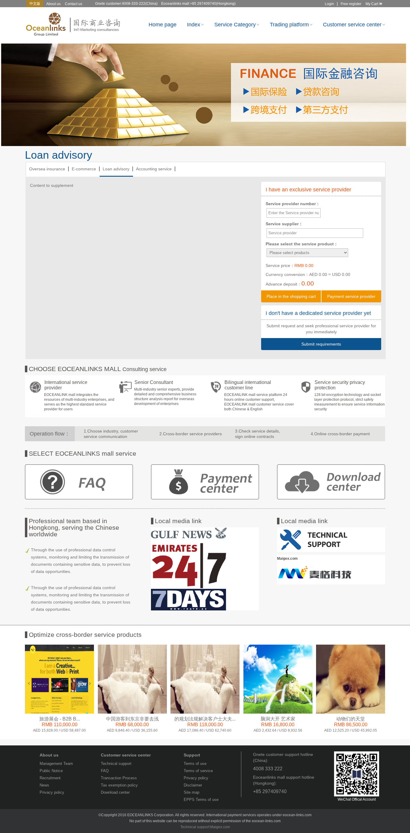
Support (192, 755)
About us (53, 4)
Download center (115, 792)
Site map (191, 792)
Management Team (56, 763)
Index (193, 25)
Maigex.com (220, 827)
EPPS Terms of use (201, 799)
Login (329, 4)
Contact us (73, 4)
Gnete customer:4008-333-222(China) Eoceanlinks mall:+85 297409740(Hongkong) (165, 3)
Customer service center (352, 25)
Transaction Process (119, 778)
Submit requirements (321, 344)
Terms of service (198, 771)
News (44, 785)
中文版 (34, 3)
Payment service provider (351, 296)
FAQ (105, 771)
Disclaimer (193, 785)
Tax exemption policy (119, 785)
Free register (351, 4)
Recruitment (50, 778)
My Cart (372, 4)
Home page (162, 25)
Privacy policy (52, 792)
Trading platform (289, 25)
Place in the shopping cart (291, 296)
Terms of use (195, 763)
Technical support (116, 763)
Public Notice (51, 771)
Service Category (235, 25)
